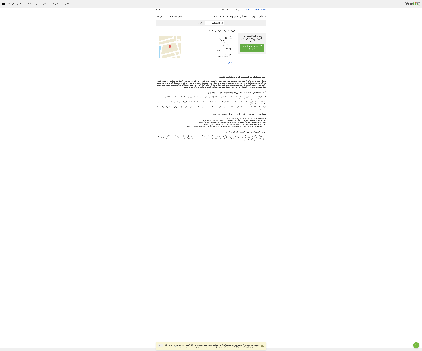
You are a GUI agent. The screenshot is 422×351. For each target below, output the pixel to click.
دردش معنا (160, 16)
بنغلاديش (200, 23)
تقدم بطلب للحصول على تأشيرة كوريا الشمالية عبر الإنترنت (252, 38)
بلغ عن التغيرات (227, 62)
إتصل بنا (28, 4)
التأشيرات (67, 4)
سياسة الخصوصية (175, 347)
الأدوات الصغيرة (40, 4)
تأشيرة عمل (55, 4)
